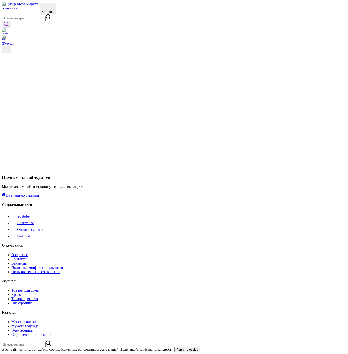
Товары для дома (25, 290)
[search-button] (6, 24)
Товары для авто (24, 299)
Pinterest (23, 236)
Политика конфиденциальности (37, 268)
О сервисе (19, 255)
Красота (17, 295)
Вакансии (19, 263)
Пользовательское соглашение (35, 272)
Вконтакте (25, 223)
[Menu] (6, 49)
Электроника (22, 303)
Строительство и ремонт (31, 334)
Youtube (23, 216)
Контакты (19, 259)
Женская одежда (24, 322)
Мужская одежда (25, 326)
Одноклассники (30, 229)
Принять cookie (187, 349)
